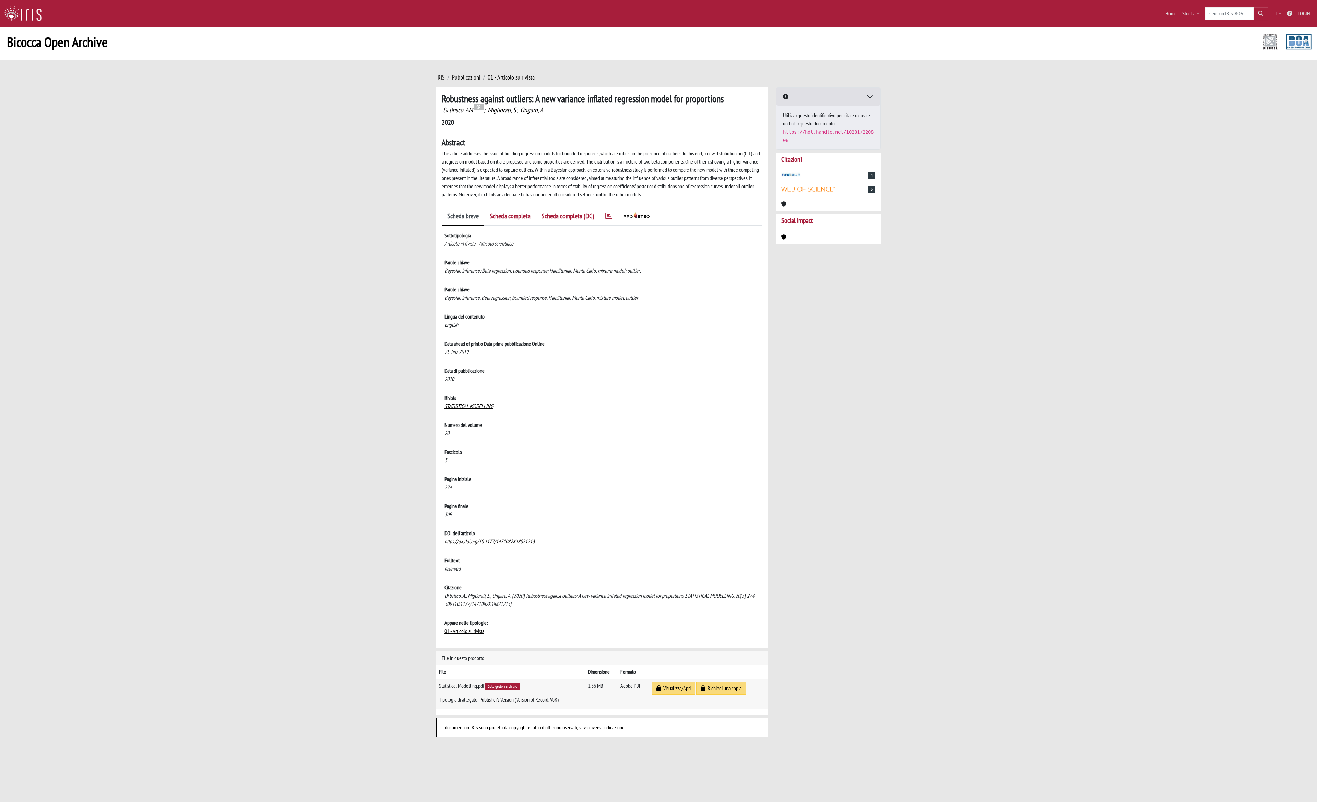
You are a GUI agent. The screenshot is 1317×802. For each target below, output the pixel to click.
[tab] (608, 217)
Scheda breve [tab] (463, 216)
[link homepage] (25, 13)
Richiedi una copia (723, 688)
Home (1171, 13)
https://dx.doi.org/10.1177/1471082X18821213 (489, 541)
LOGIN (1304, 13)
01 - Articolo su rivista (511, 77)
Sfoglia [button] (1188, 13)
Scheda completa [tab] (510, 216)
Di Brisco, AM (458, 110)
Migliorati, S (502, 110)
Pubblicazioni (466, 77)
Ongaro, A (531, 110)
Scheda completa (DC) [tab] (568, 216)
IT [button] (1275, 13)
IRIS (440, 77)
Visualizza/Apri (676, 688)
